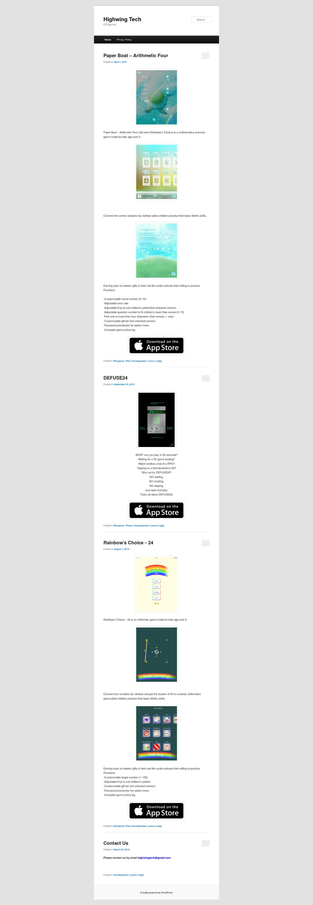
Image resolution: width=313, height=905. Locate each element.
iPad (128, 361)
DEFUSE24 (115, 377)
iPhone (129, 525)
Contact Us (115, 843)
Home (108, 39)
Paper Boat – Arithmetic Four (135, 55)
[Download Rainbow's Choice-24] (156, 811)
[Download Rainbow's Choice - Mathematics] (156, 345)
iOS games (118, 361)
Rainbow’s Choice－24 (128, 542)
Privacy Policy (124, 39)
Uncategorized (138, 361)
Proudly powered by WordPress (156, 892)
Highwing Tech (122, 19)
